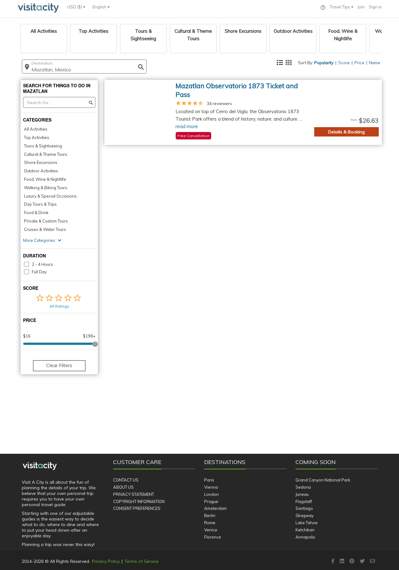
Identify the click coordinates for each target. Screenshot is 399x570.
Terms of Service (141, 561)
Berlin (209, 515)
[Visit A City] (40, 466)
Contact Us (125, 479)
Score (344, 62)
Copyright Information (139, 501)
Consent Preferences (137, 508)
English (100, 6)
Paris (209, 479)
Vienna (211, 487)
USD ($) (75, 6)
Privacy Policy (106, 561)
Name (374, 62)
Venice (210, 529)
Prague (211, 501)
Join (361, 6)
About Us (123, 487)
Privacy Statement (133, 494)
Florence (212, 536)
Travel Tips (340, 6)
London (211, 494)
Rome (209, 522)
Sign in (375, 6)
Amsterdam (215, 508)
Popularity (324, 62)
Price (359, 62)
